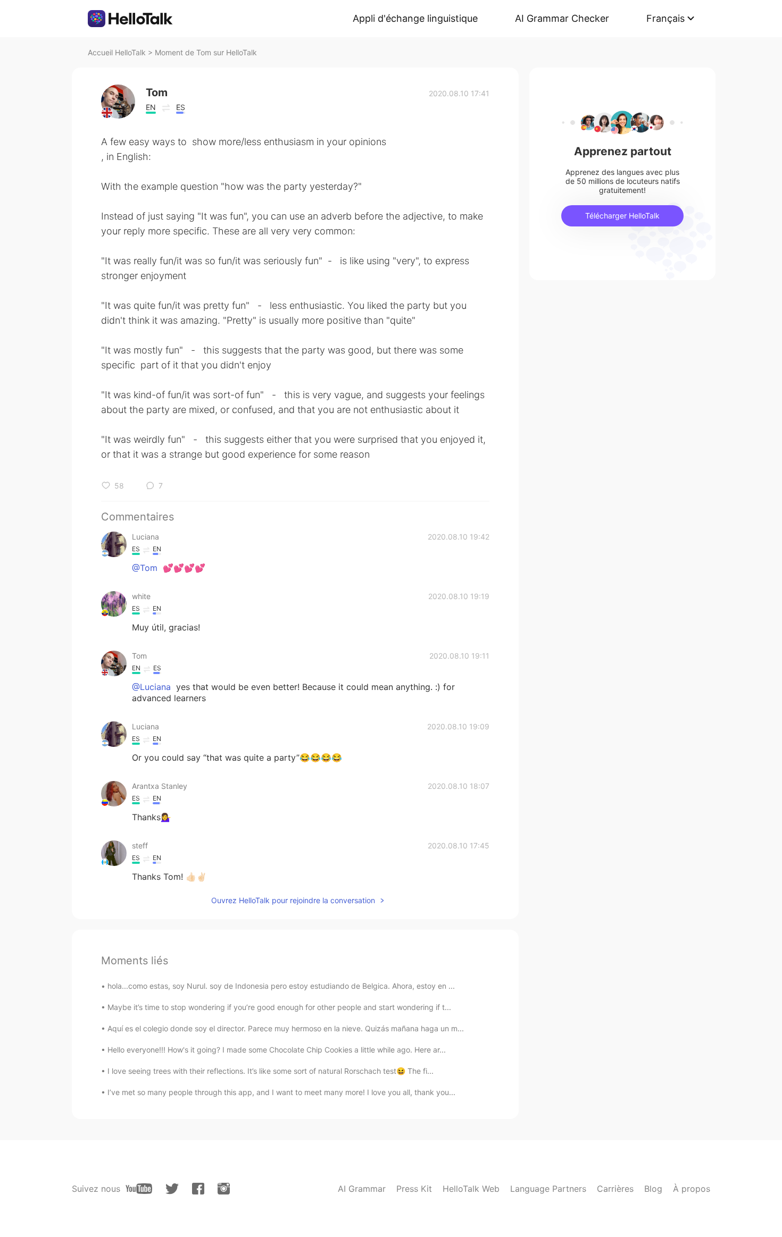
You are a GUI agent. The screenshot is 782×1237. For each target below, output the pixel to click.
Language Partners (548, 1188)
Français (665, 18)
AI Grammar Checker (562, 18)
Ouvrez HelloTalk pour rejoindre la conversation (293, 900)
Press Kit (414, 1188)
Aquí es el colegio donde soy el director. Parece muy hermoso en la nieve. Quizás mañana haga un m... (285, 1028)
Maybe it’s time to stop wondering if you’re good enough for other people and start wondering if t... (279, 1007)
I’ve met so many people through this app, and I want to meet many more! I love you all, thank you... (281, 1092)
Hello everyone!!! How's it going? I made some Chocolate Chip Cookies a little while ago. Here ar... (276, 1049)
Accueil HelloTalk (117, 52)
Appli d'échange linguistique (415, 18)
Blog (653, 1188)
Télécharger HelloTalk (622, 215)
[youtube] (139, 1188)
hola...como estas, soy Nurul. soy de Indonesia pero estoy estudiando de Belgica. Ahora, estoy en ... (281, 985)
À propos (691, 1188)
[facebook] (198, 1188)
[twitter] (172, 1188)
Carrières (615, 1188)
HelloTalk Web (471, 1188)
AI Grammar (362, 1188)
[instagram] (224, 1188)
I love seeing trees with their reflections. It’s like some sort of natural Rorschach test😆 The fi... (270, 1070)
